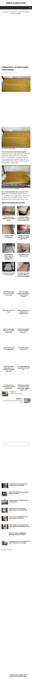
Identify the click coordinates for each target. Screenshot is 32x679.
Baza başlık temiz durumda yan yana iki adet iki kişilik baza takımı (19, 525)
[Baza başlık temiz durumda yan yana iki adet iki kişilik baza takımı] (5, 528)
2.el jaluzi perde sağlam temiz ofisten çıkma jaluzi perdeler (18, 675)
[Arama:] (16, 444)
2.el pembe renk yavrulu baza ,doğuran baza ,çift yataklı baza (18, 509)
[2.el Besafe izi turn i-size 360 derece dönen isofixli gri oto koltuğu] (5, 544)
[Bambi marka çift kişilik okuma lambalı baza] (5, 503)
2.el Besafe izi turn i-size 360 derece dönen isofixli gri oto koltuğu (19, 542)
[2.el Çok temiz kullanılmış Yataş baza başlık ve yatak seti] (5, 520)
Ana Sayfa (5, 12)
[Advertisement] (16, 40)
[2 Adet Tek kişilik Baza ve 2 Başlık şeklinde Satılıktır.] (4, 495)
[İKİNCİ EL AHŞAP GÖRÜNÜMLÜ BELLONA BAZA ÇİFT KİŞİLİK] (5, 536)
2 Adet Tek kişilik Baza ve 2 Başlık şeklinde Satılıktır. (18, 492)
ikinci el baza (14, 73)
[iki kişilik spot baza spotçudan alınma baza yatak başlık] (5, 487)
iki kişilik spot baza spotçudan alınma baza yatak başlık (18, 484)
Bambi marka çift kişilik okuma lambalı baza (18, 501)
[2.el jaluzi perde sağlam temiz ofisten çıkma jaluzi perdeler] (5, 676)
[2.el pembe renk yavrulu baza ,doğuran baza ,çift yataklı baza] (4, 512)
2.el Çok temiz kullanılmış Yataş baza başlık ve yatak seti (18, 517)
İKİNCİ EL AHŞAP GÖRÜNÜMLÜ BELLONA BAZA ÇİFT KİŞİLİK (18, 533)
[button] (30, 7)
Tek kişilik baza (13, 12)
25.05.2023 (5, 73)
